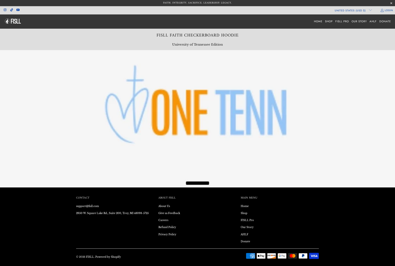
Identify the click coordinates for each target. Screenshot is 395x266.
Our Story (247, 227)
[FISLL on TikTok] (11, 10)
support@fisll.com (87, 206)
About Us (164, 206)
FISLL (90, 256)
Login (389, 10)
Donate (245, 241)
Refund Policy (167, 227)
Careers (163, 220)
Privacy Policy (167, 234)
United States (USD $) (351, 10)
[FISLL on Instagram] (5, 10)
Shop (244, 213)
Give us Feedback (169, 213)
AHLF (244, 234)
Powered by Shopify (108, 256)
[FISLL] (13, 21)
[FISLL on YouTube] (18, 10)
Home (245, 206)
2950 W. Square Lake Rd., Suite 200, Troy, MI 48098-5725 (112, 213)
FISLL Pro (247, 220)
